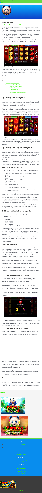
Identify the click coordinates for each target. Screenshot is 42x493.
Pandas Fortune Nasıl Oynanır (21, 454)
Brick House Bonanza (21, 468)
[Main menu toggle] (3, 17)
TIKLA (1, 2)
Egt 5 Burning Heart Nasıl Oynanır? (12, 83)
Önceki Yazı (3, 390)
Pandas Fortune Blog (7, 24)
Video (22, 447)
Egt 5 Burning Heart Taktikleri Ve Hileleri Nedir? (18, 92)
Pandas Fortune (35, 452)
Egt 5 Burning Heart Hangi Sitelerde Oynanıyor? (14, 84)
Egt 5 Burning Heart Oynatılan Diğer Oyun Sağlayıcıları (19, 87)
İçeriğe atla (2, 3)
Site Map (21, 490)
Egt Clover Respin (21, 473)
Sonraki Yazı (3, 392)
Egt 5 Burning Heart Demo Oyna (15, 89)
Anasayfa (23, 444)
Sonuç (11, 94)
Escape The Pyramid (21, 467)
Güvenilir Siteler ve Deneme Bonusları (16, 86)
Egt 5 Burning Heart (22, 471)
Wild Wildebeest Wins (21, 470)
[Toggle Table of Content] (3, 80)
